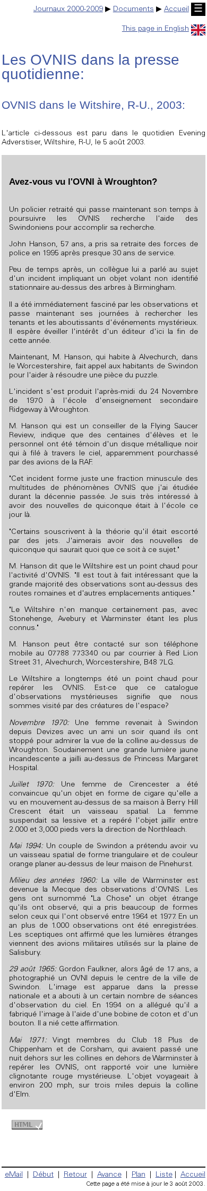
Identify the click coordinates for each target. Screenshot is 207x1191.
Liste (164, 1175)
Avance (109, 1175)
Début (43, 1175)
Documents (133, 9)
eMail (14, 1175)
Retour (75, 1175)
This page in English (155, 29)
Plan (138, 1175)
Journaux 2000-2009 (68, 9)
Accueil (176, 9)
